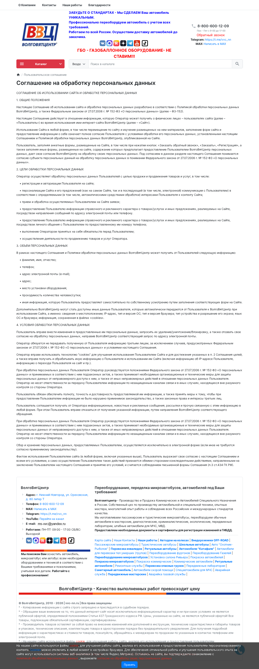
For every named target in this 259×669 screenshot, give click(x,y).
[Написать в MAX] (109, 43)
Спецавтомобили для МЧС (194, 570)
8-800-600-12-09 (213, 26)
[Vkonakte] (103, 43)
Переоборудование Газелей (212, 553)
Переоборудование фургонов (169, 553)
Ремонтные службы (129, 565)
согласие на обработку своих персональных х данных (134, 658)
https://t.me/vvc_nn (218, 39)
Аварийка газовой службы (167, 574)
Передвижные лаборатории (205, 565)
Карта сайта (103, 540)
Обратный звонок (211, 35)
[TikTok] (145, 43)
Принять (129, 664)
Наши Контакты (124, 540)
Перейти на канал (51, 518)
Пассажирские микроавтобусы (117, 544)
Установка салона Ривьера (169, 557)
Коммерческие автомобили (193, 561)
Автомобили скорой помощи (153, 570)
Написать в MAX (215, 43)
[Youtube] (137, 43)
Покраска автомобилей (206, 557)
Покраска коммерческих (154, 561)
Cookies (35, 649)
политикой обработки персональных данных (47, 658)
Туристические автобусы (158, 544)
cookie (80, 641)
